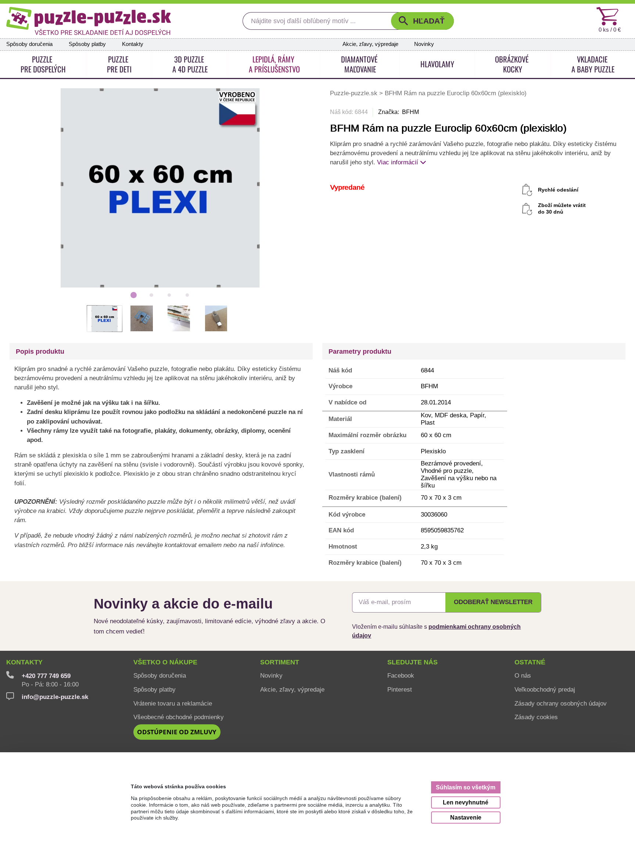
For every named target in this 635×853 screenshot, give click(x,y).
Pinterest (399, 689)
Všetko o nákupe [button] (165, 662)
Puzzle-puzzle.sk (354, 93)
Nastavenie (465, 817)
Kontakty (132, 44)
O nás (522, 675)
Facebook (400, 675)
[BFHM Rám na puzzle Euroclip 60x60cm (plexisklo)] (160, 187)
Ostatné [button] (529, 662)
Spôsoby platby (87, 44)
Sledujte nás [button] (412, 662)
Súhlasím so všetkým (465, 787)
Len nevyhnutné (465, 802)
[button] (422, 21)
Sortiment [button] (279, 662)
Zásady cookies (536, 717)
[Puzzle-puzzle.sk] (88, 21)
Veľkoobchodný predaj (544, 689)
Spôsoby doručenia (29, 44)
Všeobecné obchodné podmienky (178, 717)
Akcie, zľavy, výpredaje (370, 44)
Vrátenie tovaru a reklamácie (172, 703)
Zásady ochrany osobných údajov (560, 703)
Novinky (424, 44)
